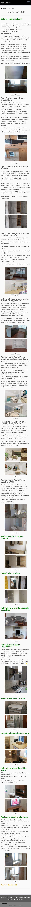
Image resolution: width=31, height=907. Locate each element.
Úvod (2, 8)
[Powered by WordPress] (22, 905)
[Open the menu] (28, 2)
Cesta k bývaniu (14, 905)
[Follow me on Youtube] (6, 903)
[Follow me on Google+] (4, 903)
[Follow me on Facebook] (2, 903)
